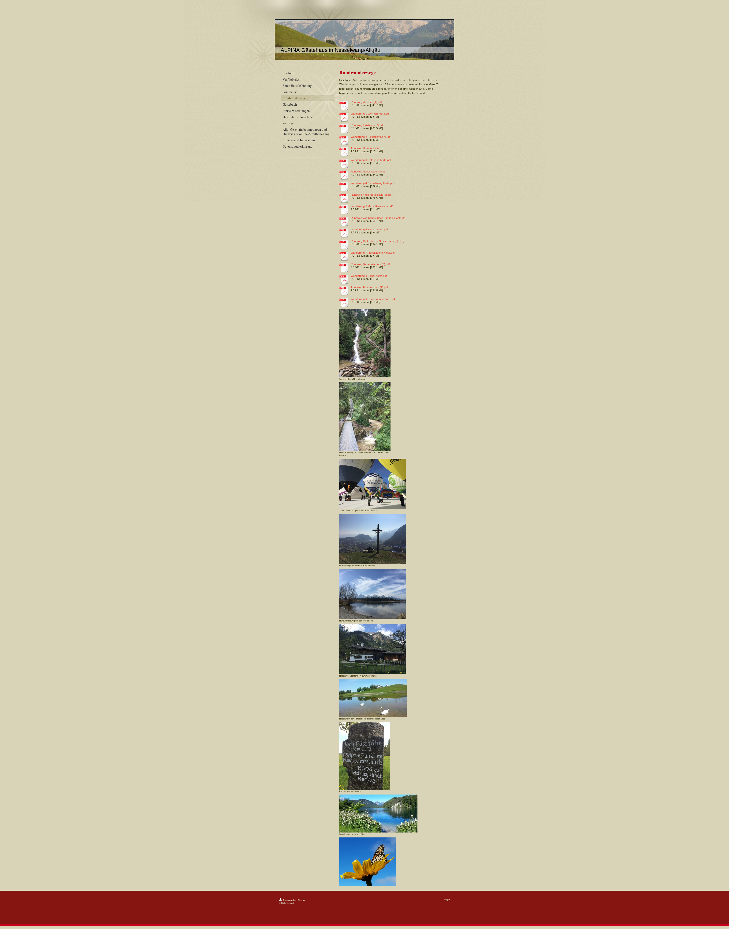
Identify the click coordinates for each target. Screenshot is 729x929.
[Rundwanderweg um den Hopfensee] (372, 594)
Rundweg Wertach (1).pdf (366, 102)
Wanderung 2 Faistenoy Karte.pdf (371, 136)
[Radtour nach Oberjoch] (364, 756)
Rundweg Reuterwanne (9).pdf (369, 287)
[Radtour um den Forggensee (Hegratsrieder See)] (373, 698)
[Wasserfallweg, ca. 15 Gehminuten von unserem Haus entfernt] (365, 416)
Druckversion (289, 900)
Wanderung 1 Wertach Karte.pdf (370, 113)
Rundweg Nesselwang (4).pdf (368, 171)
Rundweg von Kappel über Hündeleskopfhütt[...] (379, 217)
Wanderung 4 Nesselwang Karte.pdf (372, 183)
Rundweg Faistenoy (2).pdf (367, 125)
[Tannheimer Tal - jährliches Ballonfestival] (372, 484)
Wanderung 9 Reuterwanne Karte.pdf (373, 298)
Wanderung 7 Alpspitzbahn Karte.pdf (373, 252)
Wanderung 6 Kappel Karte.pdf (369, 229)
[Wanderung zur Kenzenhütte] (378, 814)
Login (447, 899)
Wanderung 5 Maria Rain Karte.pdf (372, 206)
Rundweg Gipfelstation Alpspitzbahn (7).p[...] (377, 241)
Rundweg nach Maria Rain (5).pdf (371, 194)
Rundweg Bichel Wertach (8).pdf (370, 264)
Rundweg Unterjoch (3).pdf (367, 148)
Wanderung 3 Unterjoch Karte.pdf (371, 159)
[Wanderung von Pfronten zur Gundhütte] (372, 539)
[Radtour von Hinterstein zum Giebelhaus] (372, 649)
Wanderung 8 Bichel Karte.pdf (369, 275)
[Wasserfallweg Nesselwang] (365, 343)
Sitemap (302, 900)
